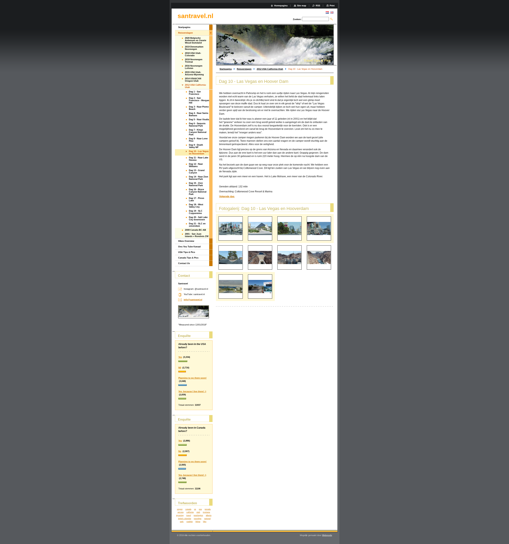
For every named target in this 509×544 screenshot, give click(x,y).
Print (332, 5)
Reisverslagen (244, 69)
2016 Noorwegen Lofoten (193, 67)
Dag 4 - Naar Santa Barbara (198, 114)
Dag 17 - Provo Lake (196, 199)
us (195, 509)
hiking (197, 522)
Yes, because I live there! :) (192, 391)
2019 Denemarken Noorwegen (194, 47)
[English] (331, 12)
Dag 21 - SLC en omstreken (197, 224)
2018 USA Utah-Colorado (193, 54)
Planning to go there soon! (192, 378)
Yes (180, 357)
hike (204, 522)
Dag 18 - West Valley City (196, 205)
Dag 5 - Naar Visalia (199, 119)
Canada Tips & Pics (188, 258)
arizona (181, 512)
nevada (208, 509)
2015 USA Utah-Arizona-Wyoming (194, 73)
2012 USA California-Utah (270, 69)
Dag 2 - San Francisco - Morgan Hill (199, 100)
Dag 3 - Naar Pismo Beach (199, 108)
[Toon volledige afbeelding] (231, 228)
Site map (301, 5)
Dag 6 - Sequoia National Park (197, 124)
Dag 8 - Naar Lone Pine (198, 139)
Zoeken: (297, 19)
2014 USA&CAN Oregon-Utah (193, 79)
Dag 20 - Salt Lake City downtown (198, 218)
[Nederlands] (327, 12)
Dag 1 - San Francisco (195, 92)
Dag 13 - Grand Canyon (197, 171)
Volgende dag (227, 196)
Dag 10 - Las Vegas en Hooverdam (199, 152)
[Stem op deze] (193, 361)
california (190, 512)
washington (198, 515)
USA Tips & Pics (186, 252)
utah (198, 512)
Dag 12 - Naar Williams (196, 165)
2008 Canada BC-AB (195, 230)
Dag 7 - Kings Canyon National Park (197, 132)
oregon (180, 509)
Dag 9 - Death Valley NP (196, 146)
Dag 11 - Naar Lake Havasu (198, 158)
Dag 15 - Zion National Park (196, 184)
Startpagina (226, 69)
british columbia (184, 519)
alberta (208, 515)
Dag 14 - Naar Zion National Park (198, 177)
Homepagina (281, 5)
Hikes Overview (186, 241)
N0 (179, 367)
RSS (318, 5)
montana (206, 512)
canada (188, 509)
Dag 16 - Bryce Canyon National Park (197, 191)
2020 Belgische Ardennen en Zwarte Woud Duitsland (195, 40)
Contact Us (184, 263)
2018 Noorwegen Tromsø (193, 60)
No (179, 451)
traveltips (197, 519)
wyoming (180, 515)
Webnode (327, 535)
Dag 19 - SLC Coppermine (195, 212)
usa (200, 509)
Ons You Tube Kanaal (189, 246)
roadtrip (190, 522)
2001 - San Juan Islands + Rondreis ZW (196, 235)
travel (188, 515)
